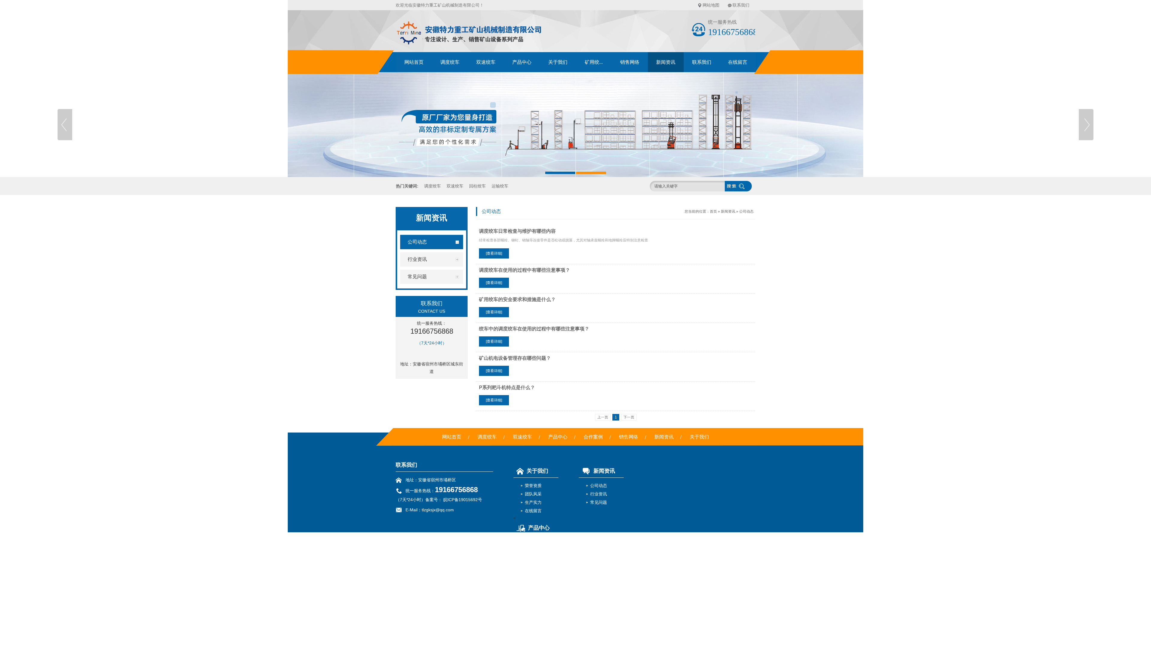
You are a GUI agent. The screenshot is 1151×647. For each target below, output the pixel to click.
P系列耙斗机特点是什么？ (507, 387)
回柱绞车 (477, 186)
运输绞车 (500, 186)
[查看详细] (494, 253)
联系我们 (741, 5)
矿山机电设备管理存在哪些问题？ (515, 358)
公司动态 (746, 211)
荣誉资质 (533, 485)
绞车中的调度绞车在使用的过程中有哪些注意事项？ (534, 328)
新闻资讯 (665, 62)
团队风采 (533, 494)
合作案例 (593, 436)
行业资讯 (598, 494)
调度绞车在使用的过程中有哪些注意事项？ (524, 270)
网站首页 (414, 62)
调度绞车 (450, 62)
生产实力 (533, 502)
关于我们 (557, 62)
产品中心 (521, 62)
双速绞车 (485, 62)
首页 (713, 211)
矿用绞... (594, 62)
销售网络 (629, 62)
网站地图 (711, 5)
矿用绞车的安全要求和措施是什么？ (517, 299)
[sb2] (575, 124)
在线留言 (737, 62)
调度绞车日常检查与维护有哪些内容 (517, 231)
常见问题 (598, 502)
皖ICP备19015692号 (462, 499)
